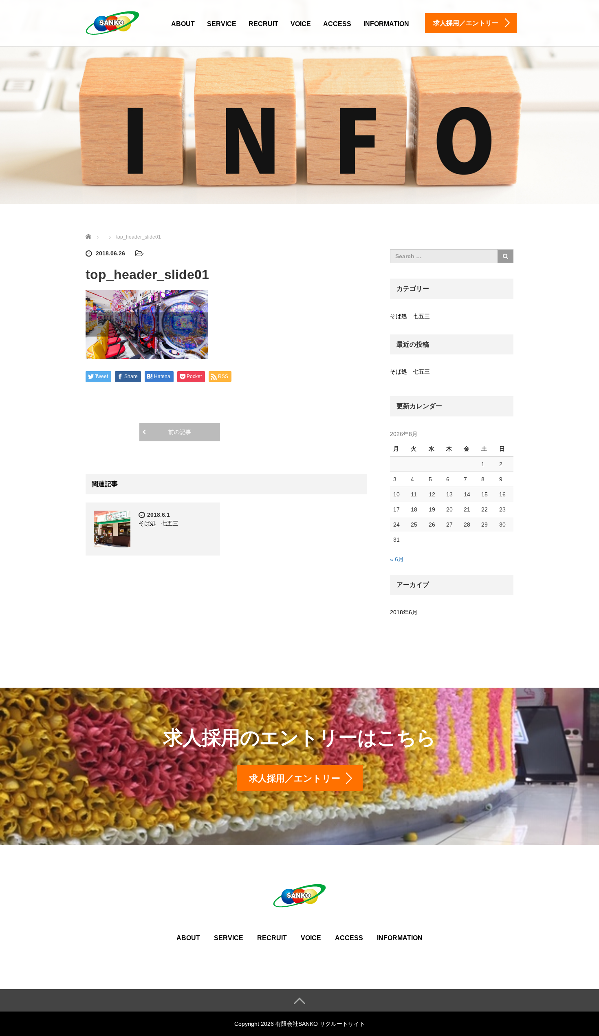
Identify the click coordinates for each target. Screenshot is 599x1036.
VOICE (301, 23)
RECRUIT (263, 23)
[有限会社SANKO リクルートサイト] (112, 21)
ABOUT (183, 23)
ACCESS (337, 23)
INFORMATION (386, 23)
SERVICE (221, 23)
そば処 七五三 (158, 523)
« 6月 (397, 559)
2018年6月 (404, 612)
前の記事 (179, 432)
